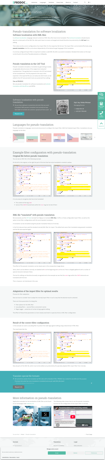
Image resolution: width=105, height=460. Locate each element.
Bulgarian (30, 139)
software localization (20, 38)
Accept (56, 453)
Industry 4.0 (30, 403)
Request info (18, 113)
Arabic (16, 139)
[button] (85, 2)
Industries (34, 2)
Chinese (44, 139)
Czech (70, 139)
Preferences (94, 453)
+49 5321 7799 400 (81, 111)
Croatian (57, 139)
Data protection (12, 457)
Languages (43, 2)
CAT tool (28, 218)
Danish (84, 137)
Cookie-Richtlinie (5, 457)
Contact (75, 2)
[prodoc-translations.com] (20, 2)
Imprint (17, 457)
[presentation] (10, 137)
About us (68, 2)
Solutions (51, 2)
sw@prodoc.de (80, 108)
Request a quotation (59, 445)
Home (22, 434)
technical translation (75, 38)
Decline (75, 453)
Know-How (60, 2)
